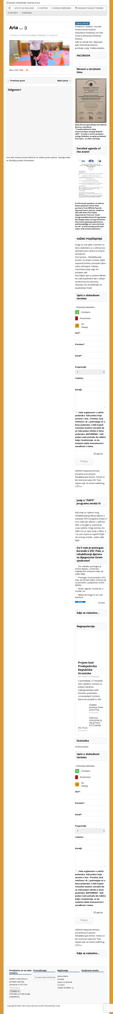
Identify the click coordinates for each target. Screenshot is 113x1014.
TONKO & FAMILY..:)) (65, 987)
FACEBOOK (83, 55)
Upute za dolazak (24, 8)
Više (99, 699)
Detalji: (78, 389)
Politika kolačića (97, 48)
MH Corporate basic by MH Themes (36, 1006)
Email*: (78, 355)
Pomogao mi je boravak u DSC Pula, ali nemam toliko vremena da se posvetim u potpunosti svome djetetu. (90, 581)
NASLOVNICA (62, 976)
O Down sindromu (61, 8)
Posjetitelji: (80, 367)
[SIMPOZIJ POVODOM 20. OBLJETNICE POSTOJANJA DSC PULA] (83, 724)
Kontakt (13, 12)
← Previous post (16, 80)
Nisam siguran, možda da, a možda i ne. (89, 589)
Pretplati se (14, 991)
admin (34, 35)
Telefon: (79, 378)
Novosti (42, 35)
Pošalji (84, 461)
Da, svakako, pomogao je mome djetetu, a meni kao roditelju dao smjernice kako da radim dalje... (89, 570)
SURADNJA (27, 12)
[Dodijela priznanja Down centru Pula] (83, 711)
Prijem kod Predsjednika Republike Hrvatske (87, 668)
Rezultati (101, 603)
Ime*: (77, 333)
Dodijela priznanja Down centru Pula (96, 707)
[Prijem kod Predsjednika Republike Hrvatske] (91, 658)
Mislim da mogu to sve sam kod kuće (89, 596)
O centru (43, 8)
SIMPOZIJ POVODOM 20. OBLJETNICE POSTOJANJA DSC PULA (90, 723)
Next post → (64, 80)
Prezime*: (80, 344)
